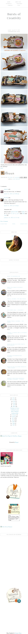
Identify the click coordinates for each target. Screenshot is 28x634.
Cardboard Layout (15, 410)
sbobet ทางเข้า (14, 211)
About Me (18, 1)
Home (8, 1)
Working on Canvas (14, 408)
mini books (16, 179)
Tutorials (9, 3)
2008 (13, 423)
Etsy (19, 5)
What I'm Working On (13, 276)
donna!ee (6, 189)
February (14, 415)
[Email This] (20, 177)
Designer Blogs (18, 633)
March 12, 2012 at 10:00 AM (11, 193)
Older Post (4, 223)
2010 (13, 420)
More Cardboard (14, 411)
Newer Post (24, 223)
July (14, 401)
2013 (13, 398)
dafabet (23, 211)
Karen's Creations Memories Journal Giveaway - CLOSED (15, 379)
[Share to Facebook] (25, 177)
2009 (13, 421)
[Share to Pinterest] (26, 177)
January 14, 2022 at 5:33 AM (11, 217)
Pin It (2, 168)
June (14, 403)
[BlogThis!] (22, 177)
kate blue (6, 197)
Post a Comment (4, 221)
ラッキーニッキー (15, 213)
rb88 (23, 213)
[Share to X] (23, 177)
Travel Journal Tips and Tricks (16, 298)
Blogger (16, 442)
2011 (13, 418)
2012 (13, 399)
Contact (10, 5)
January (13, 416)
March (14, 406)
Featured (19, 3)
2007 (13, 425)
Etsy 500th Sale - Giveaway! (15, 310)
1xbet (5, 215)
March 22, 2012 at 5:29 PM (11, 205)
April (14, 404)
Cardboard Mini (14, 413)
